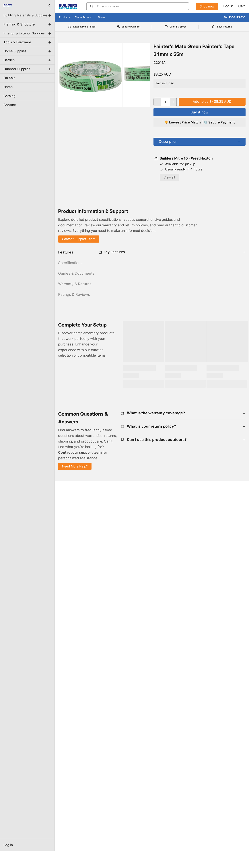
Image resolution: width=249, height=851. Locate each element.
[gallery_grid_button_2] (101, 102)
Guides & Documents (76, 273)
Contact (9, 105)
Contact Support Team (78, 239)
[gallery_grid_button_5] (111, 102)
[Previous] (86, 102)
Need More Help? (75, 466)
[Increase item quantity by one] (173, 102)
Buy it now (199, 112)
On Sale (9, 78)
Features (65, 252)
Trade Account (83, 17)
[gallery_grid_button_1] (97, 102)
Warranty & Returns (74, 284)
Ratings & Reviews (74, 294)
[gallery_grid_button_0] (92, 102)
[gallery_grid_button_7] (118, 102)
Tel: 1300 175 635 (234, 17)
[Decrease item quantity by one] (157, 102)
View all (169, 177)
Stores (101, 17)
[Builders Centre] (7, 5)
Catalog (9, 96)
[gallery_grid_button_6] (114, 102)
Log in (8, 845)
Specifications (70, 263)
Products (64, 17)
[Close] (49, 5)
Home (8, 87)
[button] (212, 102)
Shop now (207, 6)
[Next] (122, 102)
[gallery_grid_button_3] (104, 102)
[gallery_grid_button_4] (107, 102)
